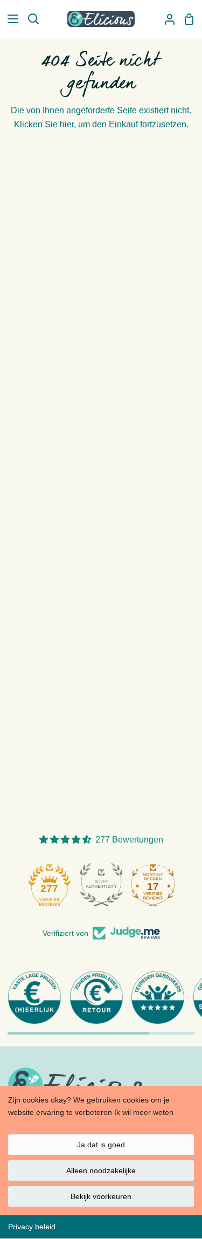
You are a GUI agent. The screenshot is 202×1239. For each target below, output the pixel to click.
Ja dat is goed (101, 1144)
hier (67, 124)
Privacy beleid (31, 1226)
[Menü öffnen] (9, 19)
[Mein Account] (165, 19)
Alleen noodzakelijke (101, 1170)
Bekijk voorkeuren (101, 1196)
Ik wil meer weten (143, 1112)
